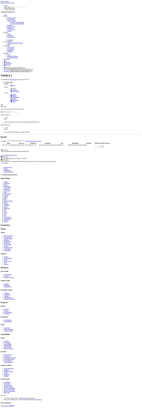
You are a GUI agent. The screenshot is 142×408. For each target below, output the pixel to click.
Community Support (12, 56)
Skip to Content (5, 1)
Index (5, 192)
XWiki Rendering (8, 329)
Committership (8, 345)
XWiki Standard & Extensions (15, 43)
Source (14, 94)
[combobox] (8, 147)
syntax (5, 212)
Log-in (5, 5)
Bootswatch (7, 186)
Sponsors (6, 264)
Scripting (6, 296)
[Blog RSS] (13, 406)
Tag (5, 214)
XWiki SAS (38, 399)
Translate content (8, 386)
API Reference (8, 297)
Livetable (6, 195)
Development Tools (9, 359)
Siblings (14, 96)
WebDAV (6, 220)
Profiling (6, 376)
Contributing (7, 382)
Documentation (8, 258)
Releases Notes (11, 26)
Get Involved (10, 47)
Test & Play (7, 383)
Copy (13, 85)
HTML (6, 129)
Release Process (8, 354)
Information (15, 100)
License (9, 31)
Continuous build (8, 371)
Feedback (9, 51)
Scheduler (6, 205)
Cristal (9, 44)
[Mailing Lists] (12, 406)
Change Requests (8, 171)
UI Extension (7, 217)
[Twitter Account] (10, 406)
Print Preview (16, 91)
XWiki (9, 34)
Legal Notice (7, 249)
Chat (5, 262)
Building (6, 370)
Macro (5, 198)
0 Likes (6, 163)
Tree (5, 215)
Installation (7, 285)
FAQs (8, 54)
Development (10, 48)
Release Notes (7, 241)
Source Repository (9, 368)
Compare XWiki (11, 20)
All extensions (7, 320)
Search (5, 7)
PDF (5, 119)
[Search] (9, 7)
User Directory (8, 218)
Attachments (15, 97)
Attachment (7, 183)
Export (14, 88)
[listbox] (71, 123)
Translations (10, 50)
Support (6, 256)
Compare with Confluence (17, 22)
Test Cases (6, 69)
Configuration (7, 286)
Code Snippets (11, 37)
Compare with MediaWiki (17, 23)
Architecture (7, 294)
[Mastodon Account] (5, 406)
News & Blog (10, 19)
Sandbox (6, 204)
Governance (7, 342)
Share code (7, 392)
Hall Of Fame (7, 347)
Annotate (14, 90)
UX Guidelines (8, 360)
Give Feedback (8, 385)
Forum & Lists (8, 261)
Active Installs (11, 29)
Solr (5, 211)
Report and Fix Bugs (9, 389)
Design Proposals (8, 362)
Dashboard (7, 189)
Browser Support (8, 348)
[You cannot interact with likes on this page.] (2, 163)
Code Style (7, 356)
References (10, 28)
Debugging (7, 374)
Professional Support (12, 57)
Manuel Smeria (14, 79)
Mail (5, 199)
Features (6, 310)
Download (6, 59)
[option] (72, 120)
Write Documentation (9, 388)
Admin (6, 181)
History (14, 98)
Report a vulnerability (9, 391)
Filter (2, 112)
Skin (5, 210)
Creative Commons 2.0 (25, 398)
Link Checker (7, 193)
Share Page (7, 208)
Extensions (10, 35)
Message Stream (8, 201)
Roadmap (9, 25)
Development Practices (10, 357)
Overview (6, 309)
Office (5, 202)
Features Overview (9, 277)
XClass (6, 221)
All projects (10, 40)
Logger (6, 196)
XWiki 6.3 (6, 71)
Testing (6, 373)
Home (5, 15)
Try (5, 60)
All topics (6, 276)
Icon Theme (7, 190)
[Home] (5, 68)
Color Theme (7, 187)
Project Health (7, 344)
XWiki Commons (8, 330)
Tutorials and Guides (9, 299)
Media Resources (8, 247)
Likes (13, 101)
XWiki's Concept (11, 18)
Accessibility (7, 250)
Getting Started (8, 274)
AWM (5, 184)
